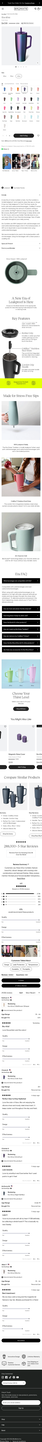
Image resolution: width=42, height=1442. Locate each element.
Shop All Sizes (21, 709)
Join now (29, 141)
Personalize (24, 83)
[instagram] (3, 1377)
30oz (11, 76)
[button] (21, 45)
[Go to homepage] (21, 8)
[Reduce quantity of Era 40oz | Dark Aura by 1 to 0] (3, 135)
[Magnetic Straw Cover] (22, 738)
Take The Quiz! (30, 3)
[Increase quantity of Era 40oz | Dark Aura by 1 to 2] (9, 135)
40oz (18, 76)
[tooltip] (28, 864)
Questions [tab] (22, 975)
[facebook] (6, 1377)
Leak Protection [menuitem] (19, 965)
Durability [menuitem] (15, 969)
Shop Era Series (8, 834)
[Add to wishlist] (38, 136)
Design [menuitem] (6, 965)
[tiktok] (10, 1377)
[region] (21, 951)
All (2, 83)
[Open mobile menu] (3, 9)
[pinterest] (14, 1377)
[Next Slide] (38, 951)
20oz (4, 76)
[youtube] (17, 1377)
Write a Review (24, 986)
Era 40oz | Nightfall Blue (16, 1195)
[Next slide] (39, 3)
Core (17, 83)
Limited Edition (9, 83)
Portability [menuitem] (26, 969)
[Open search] (35, 9)
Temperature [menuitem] (33, 965)
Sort (21, 993)
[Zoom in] (38, 63)
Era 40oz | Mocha (14, 1273)
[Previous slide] (3, 3)
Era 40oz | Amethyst (15, 1157)
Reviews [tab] (8, 975)
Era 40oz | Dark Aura (15, 1078)
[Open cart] (38, 9)
